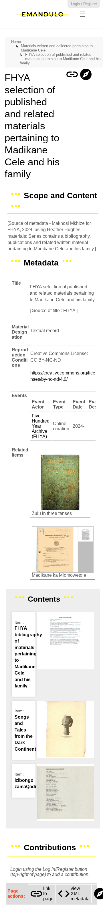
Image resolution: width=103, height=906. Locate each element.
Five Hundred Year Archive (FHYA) (40, 426)
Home (16, 41)
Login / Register (84, 4)
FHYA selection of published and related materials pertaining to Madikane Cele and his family (60, 58)
